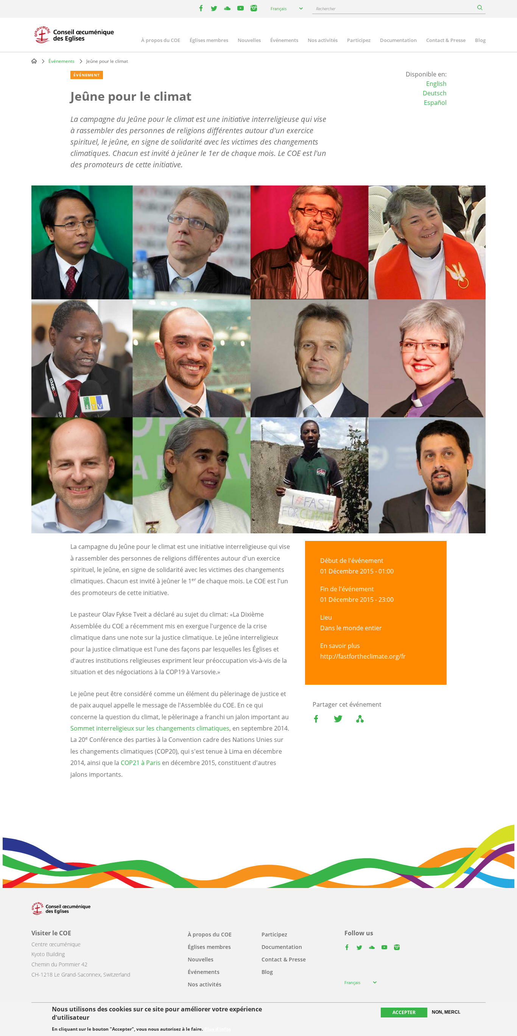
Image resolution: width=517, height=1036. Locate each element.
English (436, 83)
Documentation (398, 40)
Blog (480, 40)
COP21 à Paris (140, 763)
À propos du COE (160, 40)
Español (435, 102)
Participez (359, 40)
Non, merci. (446, 1012)
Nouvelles (249, 40)
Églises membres (209, 40)
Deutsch (435, 93)
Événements (284, 40)
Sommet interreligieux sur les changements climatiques (149, 728)
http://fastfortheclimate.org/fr (363, 656)
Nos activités (323, 40)
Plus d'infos (217, 1029)
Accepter (404, 1012)
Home (34, 61)
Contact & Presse (446, 40)
